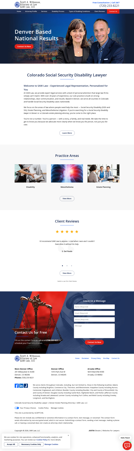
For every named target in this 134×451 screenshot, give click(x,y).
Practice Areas (67, 155)
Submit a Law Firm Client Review (67, 281)
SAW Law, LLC (34, 430)
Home (19, 11)
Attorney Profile (31, 11)
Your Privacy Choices (28, 408)
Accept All (11, 444)
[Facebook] (17, 386)
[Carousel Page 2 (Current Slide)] (67, 265)
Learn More (67, 133)
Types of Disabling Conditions (79, 11)
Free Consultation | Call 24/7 (106, 2)
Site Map (106, 358)
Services (44, 11)
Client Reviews (99, 11)
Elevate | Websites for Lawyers (104, 430)
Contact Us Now (24, 46)
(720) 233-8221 (109, 6)
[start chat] (127, 445)
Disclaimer (85, 358)
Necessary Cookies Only (31, 444)
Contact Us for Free (31, 332)
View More (67, 198)
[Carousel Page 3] (71, 265)
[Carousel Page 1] (62, 265)
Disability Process (58, 11)
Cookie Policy (43, 408)
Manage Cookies (57, 408)
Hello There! (125, 438)
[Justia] (26, 386)
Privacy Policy (96, 358)
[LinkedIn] (21, 386)
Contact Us (113, 11)
